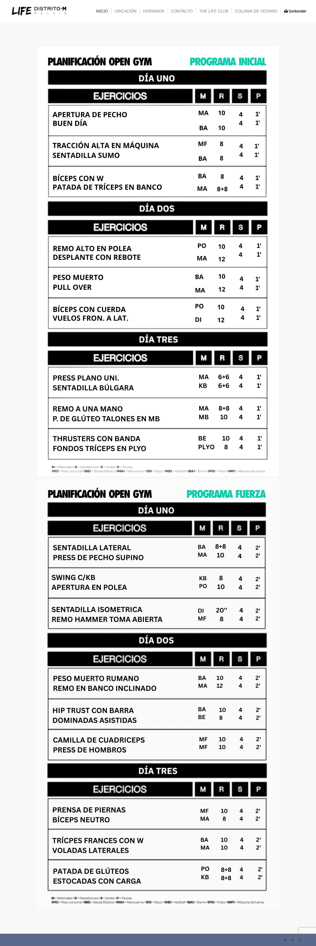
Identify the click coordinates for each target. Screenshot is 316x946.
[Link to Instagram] (285, 940)
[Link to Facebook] (292, 940)
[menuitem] (102, 11)
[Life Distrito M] (39, 11)
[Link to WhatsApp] (300, 940)
